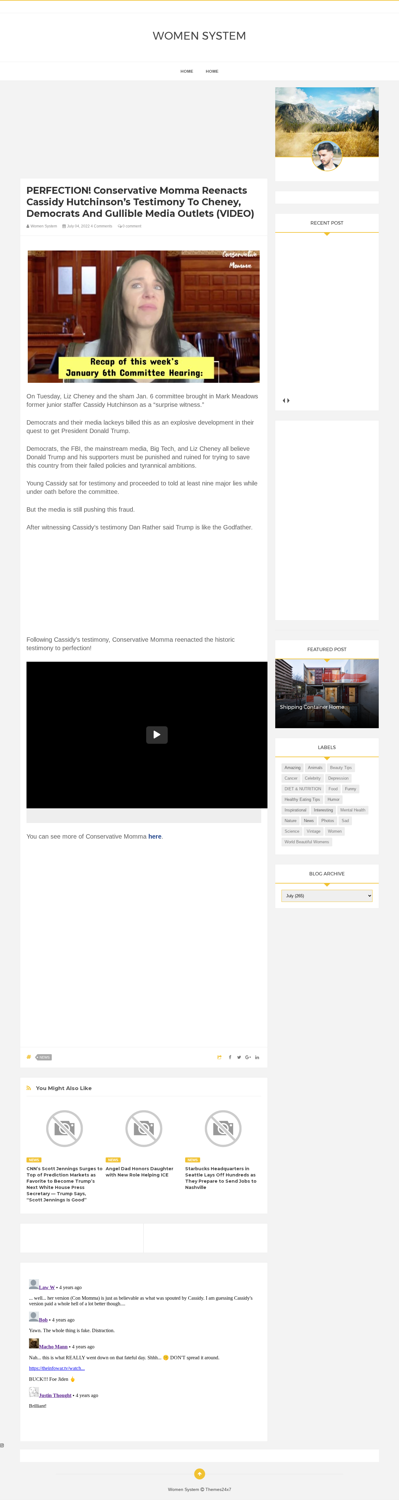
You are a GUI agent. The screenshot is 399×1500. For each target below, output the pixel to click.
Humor (333, 799)
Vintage (313, 831)
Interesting (323, 810)
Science (292, 831)
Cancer (291, 778)
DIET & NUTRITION (303, 789)
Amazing (292, 767)
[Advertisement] (143, 131)
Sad (345, 820)
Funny (350, 789)
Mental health (352, 810)
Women (335, 831)
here (154, 836)
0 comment (131, 226)
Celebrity (313, 778)
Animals (315, 767)
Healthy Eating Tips (302, 799)
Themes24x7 (218, 1489)
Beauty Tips (341, 767)
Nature (290, 820)
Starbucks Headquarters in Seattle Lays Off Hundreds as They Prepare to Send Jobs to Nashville (221, 1178)
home (186, 71)
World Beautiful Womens (307, 842)
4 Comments (101, 226)
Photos (327, 820)
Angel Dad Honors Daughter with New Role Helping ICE (139, 1172)
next (288, 400)
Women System (199, 35)
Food (333, 789)
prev (283, 400)
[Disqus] (143, 1355)
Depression (338, 778)
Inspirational (295, 810)
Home (212, 71)
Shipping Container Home (312, 707)
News (45, 1057)
